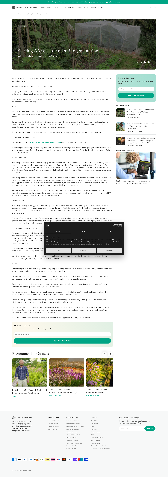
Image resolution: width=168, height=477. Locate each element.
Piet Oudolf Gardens (95, 392)
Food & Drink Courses (73, 423)
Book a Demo (52, 429)
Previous (104, 354)
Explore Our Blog (71, 449)
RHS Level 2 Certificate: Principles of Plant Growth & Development (29, 391)
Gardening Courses (72, 421)
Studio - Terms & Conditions (100, 446)
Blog (19, 14)
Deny (58, 250)
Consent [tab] (57, 231)
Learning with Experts (24, 470)
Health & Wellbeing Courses (75, 426)
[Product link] (29, 377)
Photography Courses (73, 429)
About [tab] (110, 231)
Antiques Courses (72, 437)
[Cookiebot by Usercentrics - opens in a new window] (114, 225)
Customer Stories (53, 426)
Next (110, 354)
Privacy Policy (95, 440)
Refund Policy (95, 443)
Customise (83, 250)
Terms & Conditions (97, 437)
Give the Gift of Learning (74, 443)
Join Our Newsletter (62, 341)
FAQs (92, 426)
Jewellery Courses (72, 440)
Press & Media (95, 432)
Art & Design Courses (73, 435)
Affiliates (93, 429)
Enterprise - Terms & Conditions (101, 449)
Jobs (92, 435)
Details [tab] (84, 231)
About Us (94, 421)
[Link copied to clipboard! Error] (137, 62)
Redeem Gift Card (72, 446)
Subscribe (149, 428)
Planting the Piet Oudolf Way (63, 392)
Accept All (109, 250)
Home (14, 14)
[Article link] (136, 114)
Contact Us (94, 423)
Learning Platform (54, 421)
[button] (143, 7)
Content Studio (53, 423)
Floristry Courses (71, 432)
